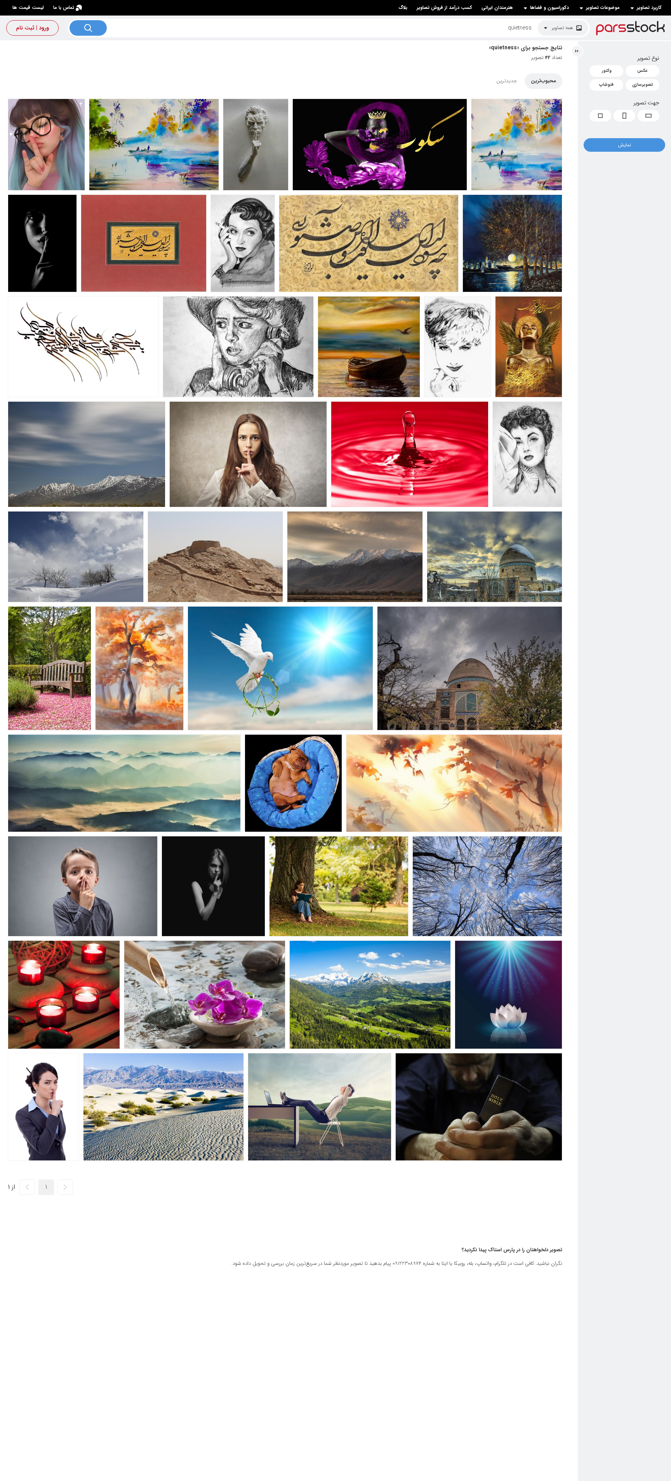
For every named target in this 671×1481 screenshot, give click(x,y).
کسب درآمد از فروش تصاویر (444, 7)
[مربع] (600, 115)
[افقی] (648, 115)
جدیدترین (506, 81)
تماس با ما (63, 7)
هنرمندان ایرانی (497, 7)
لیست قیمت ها (28, 7)
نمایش (624, 145)
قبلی (65, 1187)
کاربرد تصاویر (649, 8)
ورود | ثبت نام (32, 28)
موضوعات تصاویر (603, 8)
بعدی (27, 1187)
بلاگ (402, 7)
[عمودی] (624, 115)
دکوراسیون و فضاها (549, 8)
